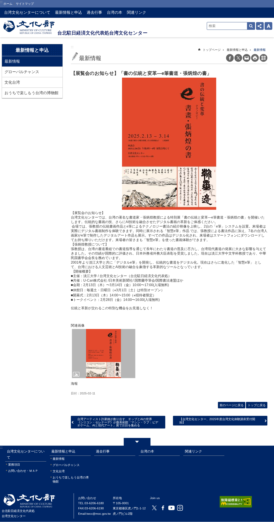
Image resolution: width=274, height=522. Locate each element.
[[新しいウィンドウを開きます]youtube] (171, 508)
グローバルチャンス (21, 72)
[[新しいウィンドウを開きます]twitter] (154, 508)
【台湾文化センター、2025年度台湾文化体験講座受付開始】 (217, 420)
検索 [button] (251, 26)
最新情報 (12, 61)
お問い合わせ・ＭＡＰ (23, 470)
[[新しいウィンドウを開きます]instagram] (180, 508)
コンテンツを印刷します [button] (255, 58)
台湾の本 (114, 12)
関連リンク (136, 12)
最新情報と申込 (68, 12)
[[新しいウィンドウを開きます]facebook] (163, 508)
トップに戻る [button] (257, 405)
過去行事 (94, 12)
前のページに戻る (232, 405)
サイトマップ (25, 3)
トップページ (212, 49)
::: (1, 447)
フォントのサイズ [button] (268, 26)
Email (246, 58)
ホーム (7, 3)
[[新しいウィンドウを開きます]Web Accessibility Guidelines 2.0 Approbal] (236, 502)
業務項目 (14, 464)
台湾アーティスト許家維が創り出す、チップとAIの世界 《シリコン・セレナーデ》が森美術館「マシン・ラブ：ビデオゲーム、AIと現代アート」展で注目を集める (117, 422)
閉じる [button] (137, 442)
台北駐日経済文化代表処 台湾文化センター (29, 27)
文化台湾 (12, 82)
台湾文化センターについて (27, 12)
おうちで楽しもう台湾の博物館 (31, 93)
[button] (103, 353)
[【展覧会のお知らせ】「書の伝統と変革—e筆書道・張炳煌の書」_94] (29, 505)
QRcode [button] (263, 58)
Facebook (230, 58)
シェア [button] (260, 26)
